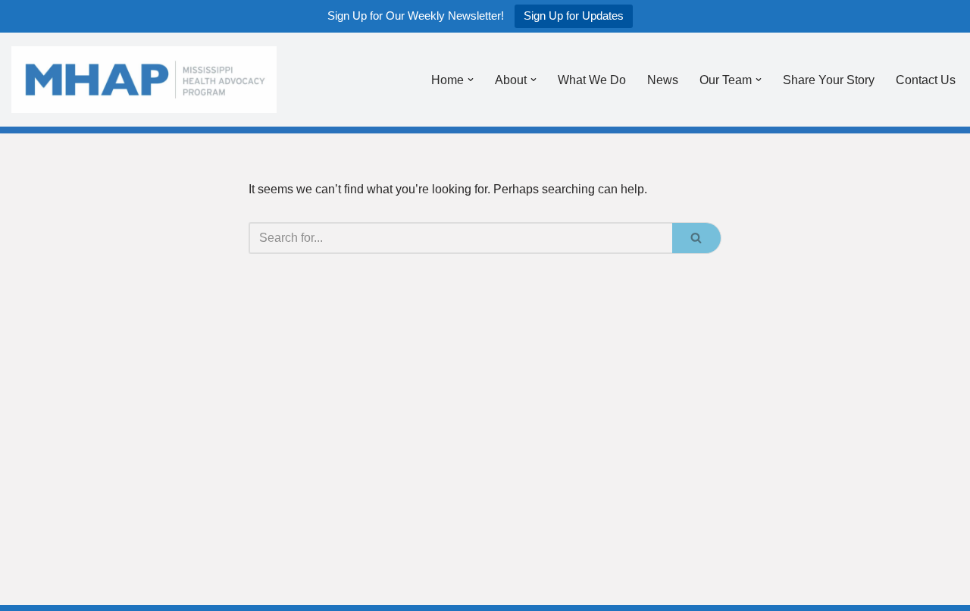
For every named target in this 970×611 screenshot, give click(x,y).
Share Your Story (829, 80)
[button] (471, 80)
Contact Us (926, 80)
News (662, 80)
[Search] (696, 238)
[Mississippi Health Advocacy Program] (144, 79)
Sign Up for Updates (574, 15)
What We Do (592, 80)
